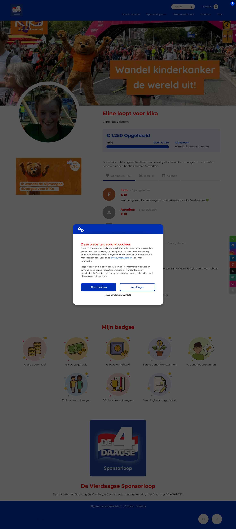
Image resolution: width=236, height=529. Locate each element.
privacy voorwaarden (121, 257)
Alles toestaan (99, 287)
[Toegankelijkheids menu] (232, 3)
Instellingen (137, 287)
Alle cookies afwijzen (118, 295)
